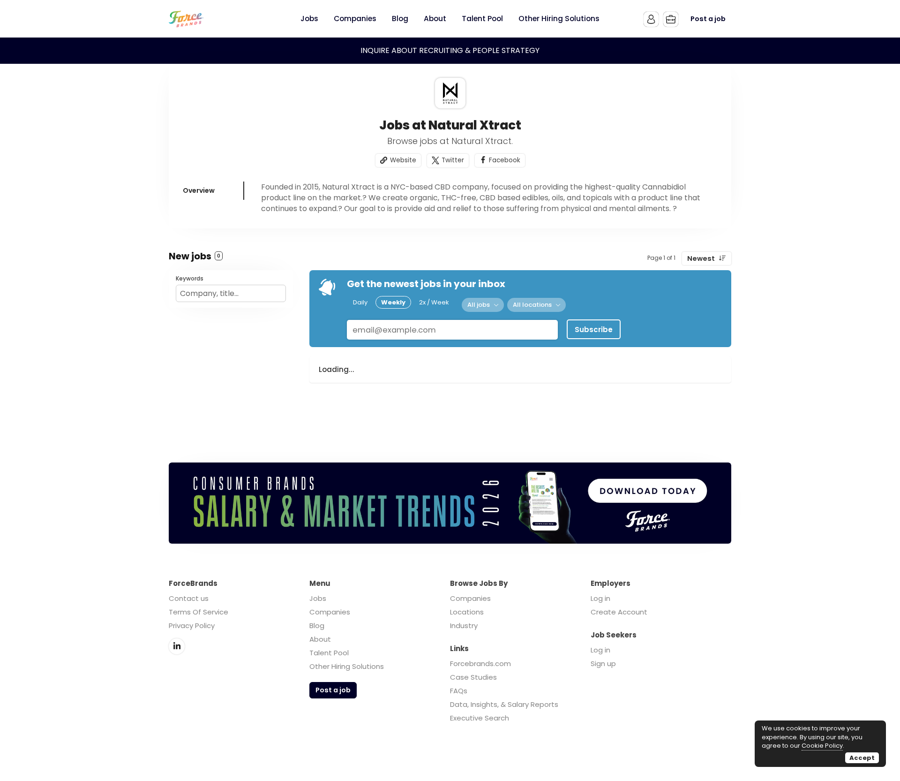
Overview (199, 190)
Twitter (453, 160)
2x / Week (434, 302)
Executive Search (479, 718)
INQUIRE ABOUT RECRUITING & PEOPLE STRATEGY (450, 50)
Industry (464, 625)
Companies (329, 612)
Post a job (708, 18)
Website (403, 160)
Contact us (189, 598)
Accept (862, 757)
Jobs (317, 598)
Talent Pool (329, 653)
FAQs (458, 691)
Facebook (504, 160)
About (320, 639)
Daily (360, 302)
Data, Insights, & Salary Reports (504, 704)
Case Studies (473, 677)
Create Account (619, 612)
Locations (467, 612)
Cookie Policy (822, 745)
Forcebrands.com (480, 663)
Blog (316, 625)
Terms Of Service (198, 612)
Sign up (603, 663)
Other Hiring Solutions (346, 666)
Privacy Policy (192, 625)
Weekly (393, 302)
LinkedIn (177, 646)
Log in (600, 598)
